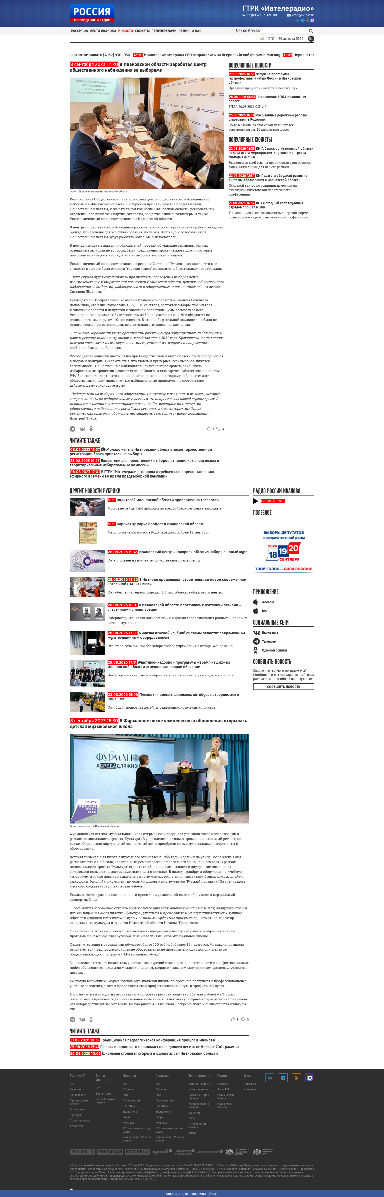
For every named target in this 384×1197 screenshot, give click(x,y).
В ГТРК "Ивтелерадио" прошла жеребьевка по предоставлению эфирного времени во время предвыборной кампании (142, 474)
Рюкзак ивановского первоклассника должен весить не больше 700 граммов (169, 1047)
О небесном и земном (197, 1125)
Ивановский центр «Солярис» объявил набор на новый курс (193, 552)
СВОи (191, 1118)
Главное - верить (199, 1083)
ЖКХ (126, 1095)
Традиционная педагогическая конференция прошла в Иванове (158, 1040)
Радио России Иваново (225, 1096)
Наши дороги (78, 1095)
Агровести (76, 1126)
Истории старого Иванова (198, 1105)
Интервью (76, 1089)
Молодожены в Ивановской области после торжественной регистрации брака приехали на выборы (141, 451)
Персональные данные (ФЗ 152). (135, 1179)
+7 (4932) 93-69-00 (261, 15)
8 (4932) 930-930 (89, 55)
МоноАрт (194, 1112)
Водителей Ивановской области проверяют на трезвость (168, 500)
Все (72, 1083)
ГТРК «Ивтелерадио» (278, 8)
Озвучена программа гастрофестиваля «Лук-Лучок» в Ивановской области (265, 78)
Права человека (80, 1120)
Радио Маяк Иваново (224, 1105)
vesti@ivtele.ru (303, 15)
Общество (129, 1089)
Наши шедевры (198, 1089)
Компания (250, 1089)
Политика (129, 1106)
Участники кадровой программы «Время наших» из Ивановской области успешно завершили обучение (169, 664)
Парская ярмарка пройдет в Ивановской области (160, 524)
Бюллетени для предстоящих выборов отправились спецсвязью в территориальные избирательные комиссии (144, 462)
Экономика (77, 1109)
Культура (75, 1115)
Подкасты (223, 1083)
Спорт (126, 1117)
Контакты (250, 1083)
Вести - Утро (103, 1093)
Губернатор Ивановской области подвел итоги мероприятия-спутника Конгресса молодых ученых (271, 152)
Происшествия (132, 1100)
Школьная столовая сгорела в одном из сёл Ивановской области (160, 1053)
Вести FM (223, 1089)
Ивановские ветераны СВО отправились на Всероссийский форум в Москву (181, 55)
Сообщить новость (283, 687)
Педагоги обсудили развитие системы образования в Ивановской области (268, 178)
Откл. (213, 1193)
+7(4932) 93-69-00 (198, 1172)
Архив (192, 1132)
